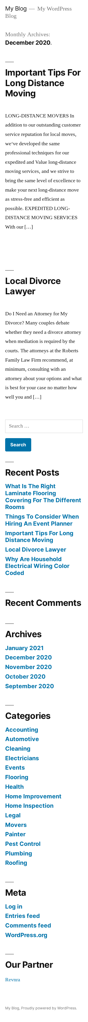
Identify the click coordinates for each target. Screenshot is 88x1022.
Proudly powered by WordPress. (49, 1008)
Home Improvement (33, 796)
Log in (13, 906)
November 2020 (28, 666)
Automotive (22, 738)
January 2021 (24, 647)
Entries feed (22, 915)
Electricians (22, 758)
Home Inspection (29, 805)
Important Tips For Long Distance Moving (43, 82)
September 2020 (29, 686)
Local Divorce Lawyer (33, 286)
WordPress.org (26, 934)
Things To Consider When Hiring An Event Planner (42, 520)
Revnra (12, 979)
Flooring (16, 777)
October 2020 (25, 676)
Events (15, 767)
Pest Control (23, 843)
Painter (15, 834)
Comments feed (28, 925)
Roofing (16, 862)
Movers (16, 824)
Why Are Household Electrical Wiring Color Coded (37, 566)
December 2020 (28, 657)
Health (14, 786)
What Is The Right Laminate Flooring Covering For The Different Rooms (43, 496)
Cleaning (18, 748)
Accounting (21, 729)
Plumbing (18, 853)
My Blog (16, 8)
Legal (13, 815)
